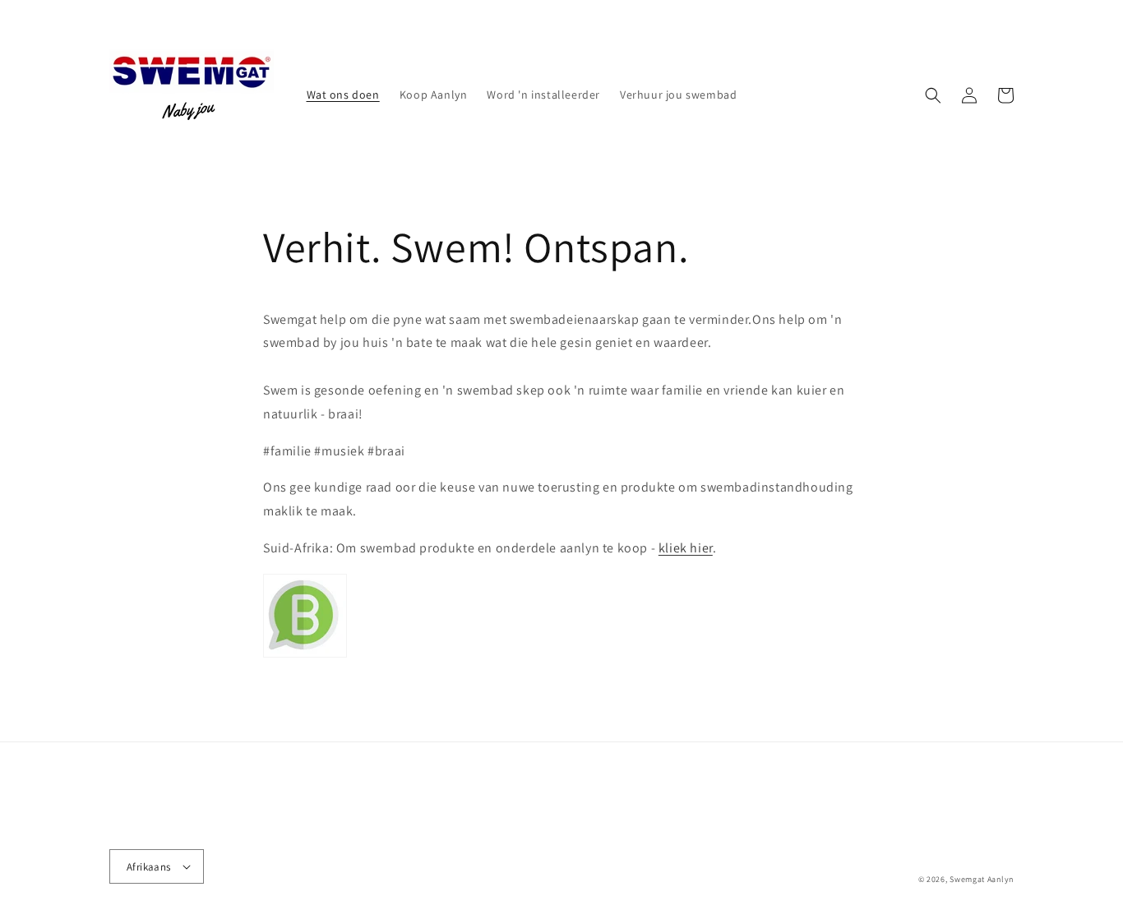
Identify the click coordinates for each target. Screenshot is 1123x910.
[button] (933, 95)
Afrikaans (149, 867)
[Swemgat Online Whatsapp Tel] (305, 656)
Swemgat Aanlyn (982, 879)
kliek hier (686, 548)
